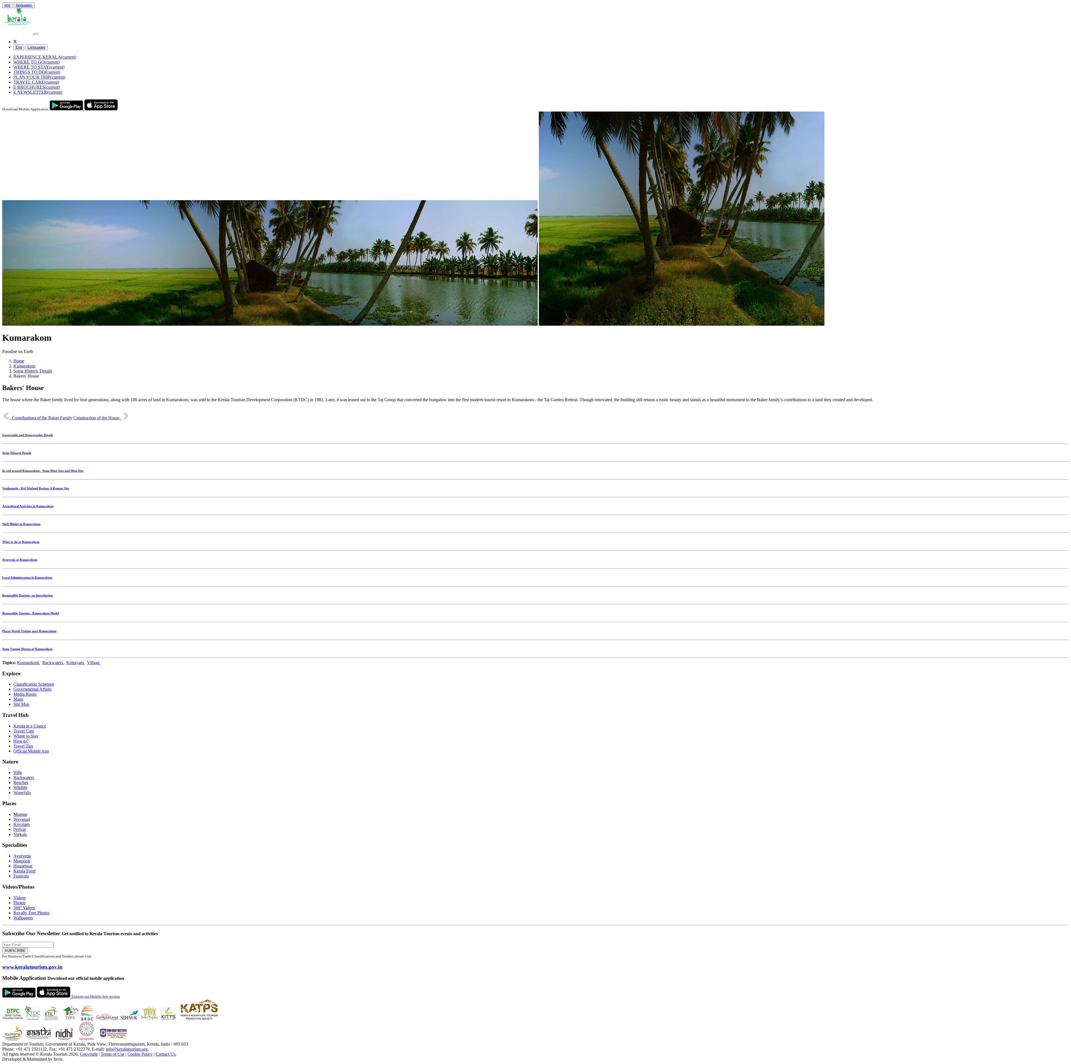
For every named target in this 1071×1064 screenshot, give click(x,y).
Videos (19, 897)
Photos (19, 902)
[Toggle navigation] (36, 34)
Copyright (89, 1054)
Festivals (21, 876)
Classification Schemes (33, 684)
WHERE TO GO (36, 62)
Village (94, 662)
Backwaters (53, 662)
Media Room (25, 694)
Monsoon (21, 861)
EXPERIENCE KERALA (44, 57)
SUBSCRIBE (15, 951)
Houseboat (22, 866)
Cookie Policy (140, 1054)
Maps (18, 699)
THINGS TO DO (36, 72)
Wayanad (21, 819)
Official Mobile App (31, 751)
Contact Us (165, 1054)
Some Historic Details (32, 371)
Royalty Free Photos (31, 912)
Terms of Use (112, 1054)
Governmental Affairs (32, 689)
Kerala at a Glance (29, 726)
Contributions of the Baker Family (41, 417)
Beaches (20, 782)
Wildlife (20, 787)
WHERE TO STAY (38, 67)
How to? (21, 741)
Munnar (20, 814)
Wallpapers (23, 917)
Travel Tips (23, 746)
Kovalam (21, 824)
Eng (19, 47)
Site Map (21, 704)
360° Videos (24, 907)
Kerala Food (24, 871)
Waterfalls (22, 792)
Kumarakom (24, 366)
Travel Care (23, 731)
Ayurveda (22, 855)
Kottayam (75, 662)
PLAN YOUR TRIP (39, 77)
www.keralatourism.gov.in (32, 967)
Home (18, 361)
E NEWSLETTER (37, 92)
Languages (36, 47)
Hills (17, 772)
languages (24, 5)
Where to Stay (25, 736)
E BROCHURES (36, 87)
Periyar (19, 829)
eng (7, 5)
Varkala (20, 834)
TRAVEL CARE (36, 82)
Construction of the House (97, 417)
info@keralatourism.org (127, 1049)
